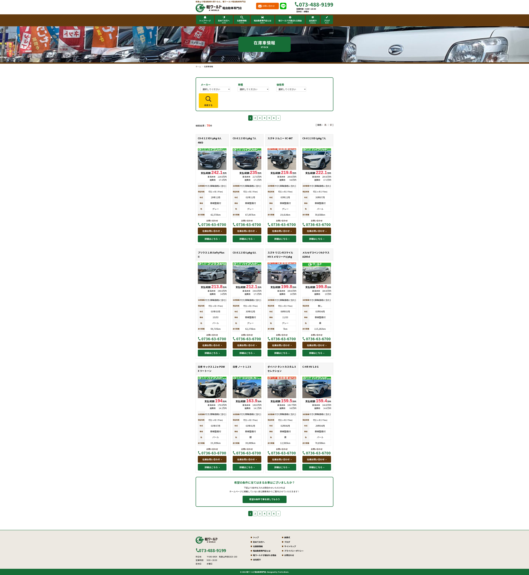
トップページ (205, 21)
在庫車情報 (242, 21)
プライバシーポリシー (294, 550)
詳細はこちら (211, 238)
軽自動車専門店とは (262, 21)
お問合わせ (289, 555)
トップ (256, 537)
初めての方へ (224, 21)
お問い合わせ (268, 5)
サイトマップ (290, 546)
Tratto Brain (283, 572)
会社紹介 (313, 21)
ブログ (327, 21)
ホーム (198, 66)
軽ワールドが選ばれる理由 (290, 21)
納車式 (287, 537)
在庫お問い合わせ (211, 231)
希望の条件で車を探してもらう (264, 499)
